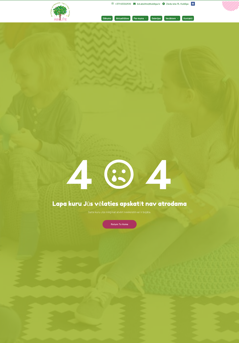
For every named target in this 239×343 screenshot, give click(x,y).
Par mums (139, 18)
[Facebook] (193, 4)
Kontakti (188, 18)
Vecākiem (171, 18)
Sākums (107, 18)
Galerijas (156, 18)
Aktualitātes (122, 18)
